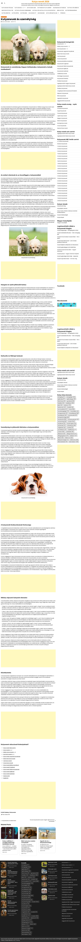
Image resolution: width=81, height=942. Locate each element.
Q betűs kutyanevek (62, 181)
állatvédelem (73, 442)
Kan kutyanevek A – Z (62, 49)
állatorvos (69, 438)
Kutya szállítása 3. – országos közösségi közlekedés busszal (8, 842)
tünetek (61, 431)
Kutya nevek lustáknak (8, 773)
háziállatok (70, 403)
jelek (60, 405)
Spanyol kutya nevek (62, 128)
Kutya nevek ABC (31, 7)
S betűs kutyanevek (62, 186)
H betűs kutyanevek (62, 158)
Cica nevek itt (32, 13)
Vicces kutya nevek (8, 763)
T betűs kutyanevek (62, 188)
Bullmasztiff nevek (52, 882)
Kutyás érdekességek (71, 10)
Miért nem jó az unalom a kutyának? (28, 841)
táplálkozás (72, 429)
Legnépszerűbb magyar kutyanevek (66, 83)
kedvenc (67, 405)
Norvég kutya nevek (62, 123)
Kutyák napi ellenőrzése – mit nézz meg (67, 258)
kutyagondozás (63, 413)
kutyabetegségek (63, 411)
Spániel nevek (51, 895)
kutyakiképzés (74, 413)
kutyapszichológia (63, 417)
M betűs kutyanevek (62, 171)
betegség (61, 397)
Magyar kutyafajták (7, 10)
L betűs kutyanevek (62, 168)
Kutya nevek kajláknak (8, 771)
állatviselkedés (63, 442)
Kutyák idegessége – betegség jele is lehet (67, 230)
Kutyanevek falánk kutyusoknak (65, 66)
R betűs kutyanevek (62, 183)
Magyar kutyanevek (62, 118)
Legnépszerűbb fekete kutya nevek (66, 86)
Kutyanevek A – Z (61, 44)
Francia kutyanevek (62, 113)
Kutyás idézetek (6, 13)
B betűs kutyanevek (62, 143)
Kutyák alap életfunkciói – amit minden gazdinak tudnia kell (67, 241)
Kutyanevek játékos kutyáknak (64, 61)
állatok (61, 438)
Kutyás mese (23, 13)
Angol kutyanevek (61, 111)
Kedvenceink (41, 13)
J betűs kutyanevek (62, 163)
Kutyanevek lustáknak (62, 71)
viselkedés (70, 431)
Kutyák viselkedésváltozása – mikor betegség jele (13, 872)
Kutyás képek (15, 13)
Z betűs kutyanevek (62, 200)
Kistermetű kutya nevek (9, 758)
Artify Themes (16, 940)
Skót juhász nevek (52, 889)
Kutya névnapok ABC (51, 13)
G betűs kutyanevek (62, 156)
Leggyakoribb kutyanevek (63, 101)
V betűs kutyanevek (62, 193)
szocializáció (62, 429)
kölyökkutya (71, 425)
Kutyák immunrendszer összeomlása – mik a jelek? (12, 881)
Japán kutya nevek (62, 116)
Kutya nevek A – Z (19, 7)
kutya (72, 409)
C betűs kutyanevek (62, 146)
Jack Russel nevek (52, 875)
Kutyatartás (3, 16)
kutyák (71, 421)
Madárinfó (5, 778)
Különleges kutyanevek (59, 7)
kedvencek (62, 407)
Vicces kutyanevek (62, 58)
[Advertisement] (28, 93)
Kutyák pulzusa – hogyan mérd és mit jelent (68, 253)
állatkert (73, 435)
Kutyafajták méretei (73, 7)
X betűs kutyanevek (62, 195)
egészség (61, 399)
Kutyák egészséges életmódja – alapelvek (67, 256)
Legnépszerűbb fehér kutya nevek (65, 133)
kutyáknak (61, 423)
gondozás (70, 401)
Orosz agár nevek (52, 869)
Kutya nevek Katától (6, 21)
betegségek (71, 397)
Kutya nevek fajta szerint (9, 748)
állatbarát (61, 433)
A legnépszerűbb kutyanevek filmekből (67, 91)
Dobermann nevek (52, 862)
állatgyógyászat (63, 435)
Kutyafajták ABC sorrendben (23, 10)
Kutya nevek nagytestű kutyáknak (11, 756)
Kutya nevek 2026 (40, 1)
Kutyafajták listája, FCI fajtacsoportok (43, 10)
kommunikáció (62, 409)
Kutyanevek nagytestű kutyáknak (65, 51)
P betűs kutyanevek (62, 178)
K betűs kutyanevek (62, 166)
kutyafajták (75, 411)
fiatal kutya (61, 401)
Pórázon (62, 13)
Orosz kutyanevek (61, 125)
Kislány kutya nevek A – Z (9, 752)
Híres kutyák (60, 10)
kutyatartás (62, 419)
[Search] (5, 3)
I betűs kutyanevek (62, 161)
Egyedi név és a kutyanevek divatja (45, 841)
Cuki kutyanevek (61, 56)
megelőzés (62, 427)
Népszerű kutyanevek (62, 93)
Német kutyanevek (62, 120)
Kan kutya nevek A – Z (8, 754)
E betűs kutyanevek (62, 151)
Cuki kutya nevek (7, 761)
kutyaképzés (62, 415)
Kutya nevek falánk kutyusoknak (11, 769)
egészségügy (71, 399)
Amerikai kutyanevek (62, 108)
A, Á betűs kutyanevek (62, 141)
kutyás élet (62, 425)
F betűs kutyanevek (62, 153)
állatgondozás (72, 433)
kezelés (70, 407)
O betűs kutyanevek (62, 176)
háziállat (61, 403)
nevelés (70, 427)
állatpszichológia (63, 440)
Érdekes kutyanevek (62, 81)
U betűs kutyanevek (62, 190)
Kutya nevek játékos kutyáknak (11, 765)
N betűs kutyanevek (62, 173)
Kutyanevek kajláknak (62, 68)
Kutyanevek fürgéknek (62, 63)
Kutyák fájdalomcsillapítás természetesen (67, 245)
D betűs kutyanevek (62, 148)
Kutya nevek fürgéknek (9, 767)
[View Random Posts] (2, 3)
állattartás (74, 440)
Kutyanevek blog (61, 206)
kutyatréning (62, 421)
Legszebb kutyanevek (62, 98)
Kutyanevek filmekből (62, 78)
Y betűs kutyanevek (62, 198)
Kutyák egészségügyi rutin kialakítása (66, 247)
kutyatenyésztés (73, 419)
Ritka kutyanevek (61, 96)
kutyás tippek (71, 423)
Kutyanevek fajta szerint (44, 7)
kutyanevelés (72, 415)
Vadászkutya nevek (62, 73)
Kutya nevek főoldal (7, 7)
